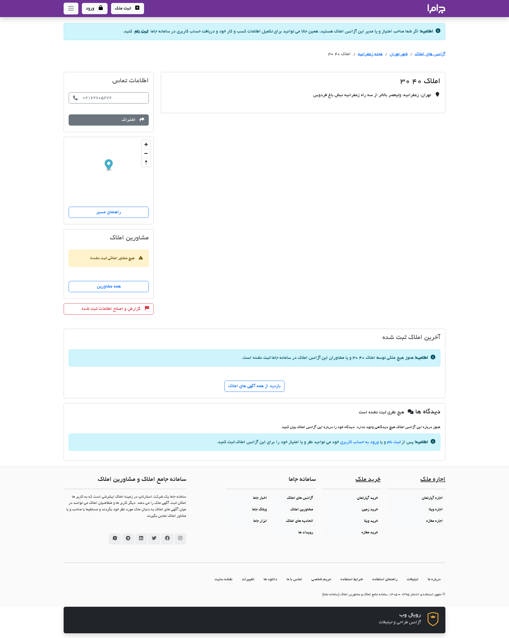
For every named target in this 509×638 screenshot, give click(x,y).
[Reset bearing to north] (146, 162)
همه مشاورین (109, 286)
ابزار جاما (260, 521)
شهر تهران (399, 54)
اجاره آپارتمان (432, 498)
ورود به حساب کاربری (359, 442)
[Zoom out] (146, 153)
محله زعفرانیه (370, 54)
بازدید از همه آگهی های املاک (254, 386)
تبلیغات (412, 579)
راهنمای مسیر (108, 212)
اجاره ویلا (436, 510)
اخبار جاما (260, 498)
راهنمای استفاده (384, 579)
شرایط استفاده (352, 579)
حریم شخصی (321, 579)
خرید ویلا (371, 521)
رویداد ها (305, 533)
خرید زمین (370, 510)
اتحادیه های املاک (299, 521)
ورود (90, 8)
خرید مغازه (369, 533)
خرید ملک (368, 479)
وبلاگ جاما (259, 510)
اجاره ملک (432, 479)
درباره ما (434, 579)
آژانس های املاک (430, 54)
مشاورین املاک (301, 510)
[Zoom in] (146, 144)
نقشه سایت (223, 579)
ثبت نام (141, 31)
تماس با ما (294, 579)
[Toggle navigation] (71, 8)
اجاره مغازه (434, 521)
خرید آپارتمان (367, 498)
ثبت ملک (123, 8)
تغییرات (248, 579)
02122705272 (97, 98)
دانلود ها (270, 579)
